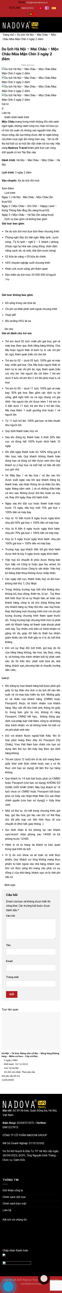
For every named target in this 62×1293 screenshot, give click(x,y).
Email (9, 961)
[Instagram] (4, 1232)
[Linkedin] (4, 1228)
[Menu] (57, 25)
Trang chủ (8, 34)
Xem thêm (8, 188)
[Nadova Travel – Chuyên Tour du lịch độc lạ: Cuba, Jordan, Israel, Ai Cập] (24, 1103)
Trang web (12, 977)
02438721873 (25, 1123)
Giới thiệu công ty (13, 1190)
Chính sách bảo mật (14, 1203)
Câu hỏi (10, 915)
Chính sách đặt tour (14, 1197)
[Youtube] (4, 1237)
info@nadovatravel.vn (37, 2)
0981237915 (27, 8)
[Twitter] (4, 1241)
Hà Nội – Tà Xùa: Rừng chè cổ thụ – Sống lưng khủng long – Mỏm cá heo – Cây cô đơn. (30, 1055)
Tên (8, 945)
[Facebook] (4, 1224)
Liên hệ (6, 113)
